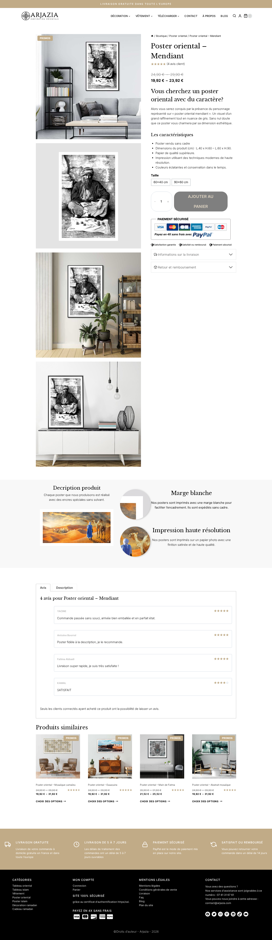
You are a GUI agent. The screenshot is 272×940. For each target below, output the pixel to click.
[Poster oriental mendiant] (88, 414)
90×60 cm (181, 182)
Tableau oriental (22, 885)
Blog (142, 901)
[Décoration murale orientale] (88, 195)
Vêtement (18, 893)
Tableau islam (20, 889)
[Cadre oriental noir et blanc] (88, 305)
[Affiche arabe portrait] (88, 86)
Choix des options (49, 801)
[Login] (240, 16)
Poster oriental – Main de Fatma (157, 784)
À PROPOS (209, 16)
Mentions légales (149, 885)
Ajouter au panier (200, 201)
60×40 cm (161, 182)
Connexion (79, 885)
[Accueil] (152, 35)
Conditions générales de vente (158, 889)
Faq (141, 897)
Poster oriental (21, 897)
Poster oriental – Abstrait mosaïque (211, 784)
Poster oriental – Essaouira (102, 784)
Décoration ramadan (24, 905)
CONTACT (190, 16)
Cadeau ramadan (22, 909)
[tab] (43, 587)
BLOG (224, 16)
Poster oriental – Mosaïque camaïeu (55, 784)
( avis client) (176, 64)
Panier (76, 889)
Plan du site (146, 905)
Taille (155, 175)
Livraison (144, 893)
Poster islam (19, 901)
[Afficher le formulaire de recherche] (234, 16)
